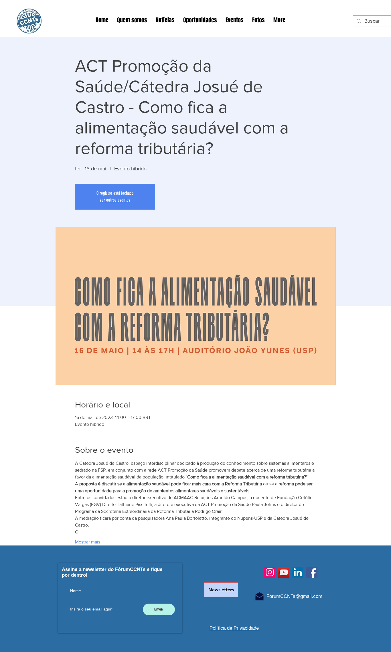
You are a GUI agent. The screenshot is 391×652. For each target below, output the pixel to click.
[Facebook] (311, 572)
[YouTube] (283, 572)
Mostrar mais (87, 541)
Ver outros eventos (115, 200)
